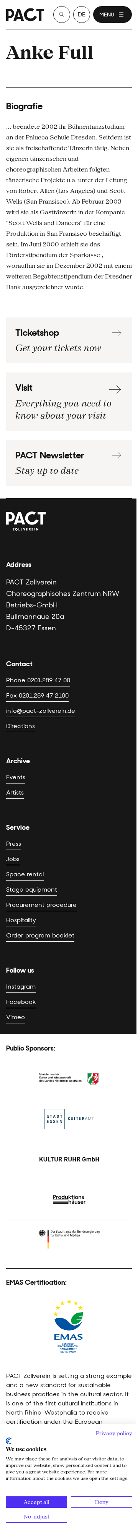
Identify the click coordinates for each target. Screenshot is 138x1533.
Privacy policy (114, 1433)
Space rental (25, 874)
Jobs (13, 859)
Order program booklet (40, 935)
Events (15, 777)
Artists (15, 792)
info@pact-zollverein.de (40, 711)
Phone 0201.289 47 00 (38, 680)
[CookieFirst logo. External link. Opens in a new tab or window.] (9, 1440)
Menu (106, 14)
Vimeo (15, 1017)
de (81, 14)
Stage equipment (31, 889)
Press (13, 844)
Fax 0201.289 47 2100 (37, 695)
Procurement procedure (41, 905)
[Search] (61, 14)
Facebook (21, 1002)
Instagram (21, 987)
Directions (20, 726)
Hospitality (21, 920)
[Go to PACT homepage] (25, 14)
